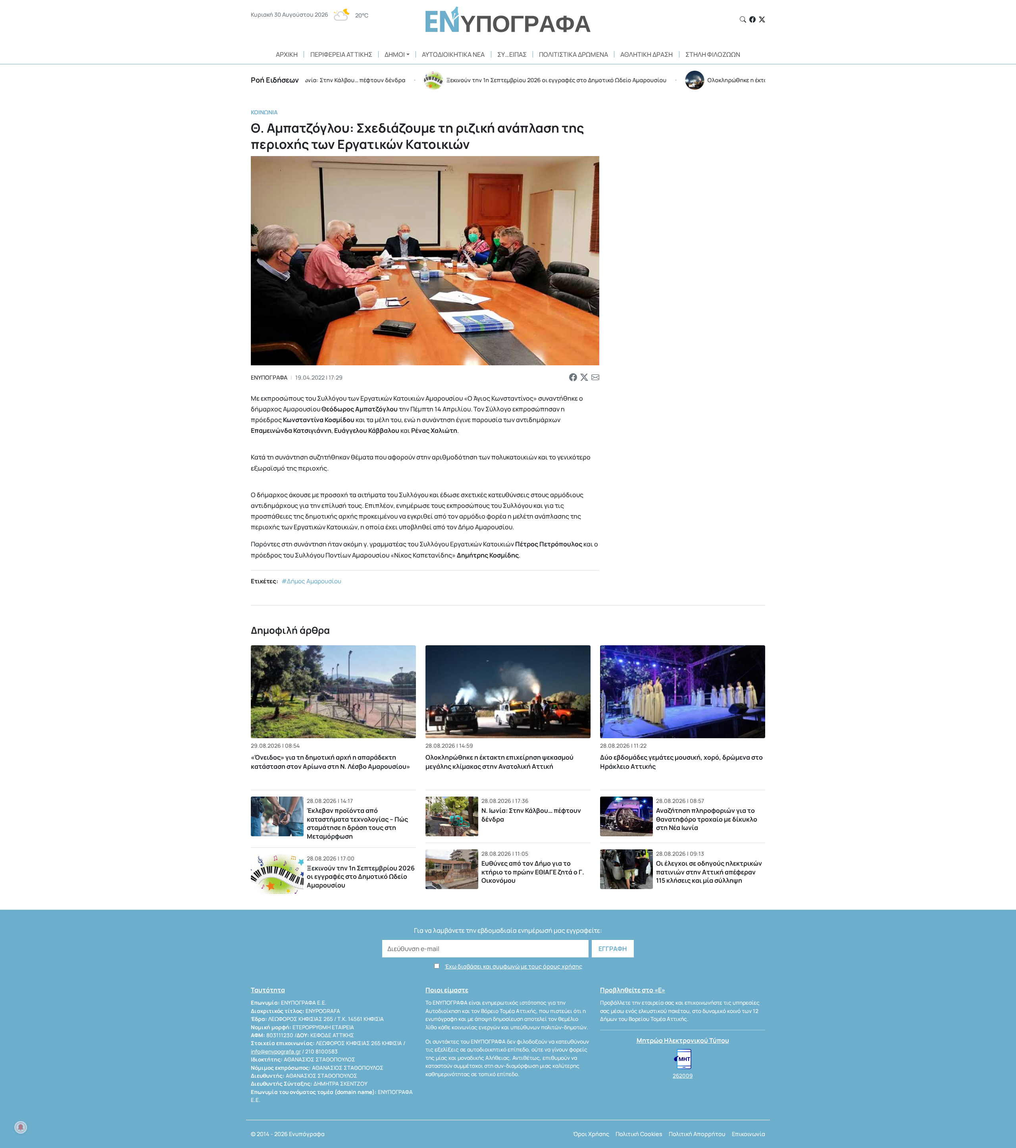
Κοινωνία (264, 112)
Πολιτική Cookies (639, 1134)
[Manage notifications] (20, 1127)
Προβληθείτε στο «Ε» (632, 990)
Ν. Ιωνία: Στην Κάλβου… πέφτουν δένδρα (531, 815)
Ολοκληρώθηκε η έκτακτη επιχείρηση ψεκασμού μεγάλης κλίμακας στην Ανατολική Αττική (499, 761)
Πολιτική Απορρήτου (697, 1134)
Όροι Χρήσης (591, 1134)
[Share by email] (595, 378)
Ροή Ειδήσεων (275, 80)
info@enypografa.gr (276, 1051)
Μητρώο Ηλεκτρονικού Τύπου (683, 1040)
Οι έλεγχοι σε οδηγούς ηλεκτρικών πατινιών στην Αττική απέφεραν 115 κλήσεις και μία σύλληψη (709, 872)
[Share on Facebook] (573, 378)
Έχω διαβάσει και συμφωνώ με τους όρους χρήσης (513, 966)
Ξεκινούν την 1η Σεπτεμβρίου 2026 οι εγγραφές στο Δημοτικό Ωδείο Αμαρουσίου (361, 876)
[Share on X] (584, 378)
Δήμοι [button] (395, 54)
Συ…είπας (512, 54)
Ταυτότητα (268, 990)
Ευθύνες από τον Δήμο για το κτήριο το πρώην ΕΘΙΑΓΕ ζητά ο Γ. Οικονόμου (532, 872)
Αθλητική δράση (646, 54)
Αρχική (287, 54)
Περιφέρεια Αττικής (341, 54)
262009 (683, 1075)
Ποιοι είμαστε (446, 990)
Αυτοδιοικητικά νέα (453, 54)
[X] (762, 19)
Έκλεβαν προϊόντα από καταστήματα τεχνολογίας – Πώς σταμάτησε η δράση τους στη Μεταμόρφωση (357, 823)
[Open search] (743, 19)
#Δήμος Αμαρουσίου (311, 581)
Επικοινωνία (748, 1134)
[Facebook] (752, 19)
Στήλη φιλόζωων (712, 54)
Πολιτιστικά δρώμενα (573, 54)
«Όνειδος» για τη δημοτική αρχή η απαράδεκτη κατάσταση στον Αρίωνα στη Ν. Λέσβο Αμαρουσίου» (330, 761)
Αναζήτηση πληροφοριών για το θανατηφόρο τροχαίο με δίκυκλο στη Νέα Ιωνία (706, 819)
